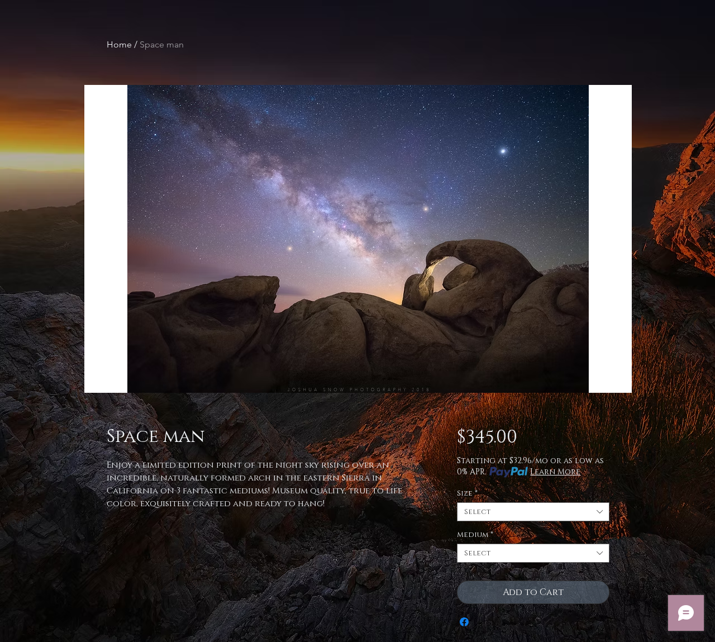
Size (467, 493)
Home (119, 44)
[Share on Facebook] (464, 622)
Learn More (555, 472)
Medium (475, 534)
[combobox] (533, 511)
